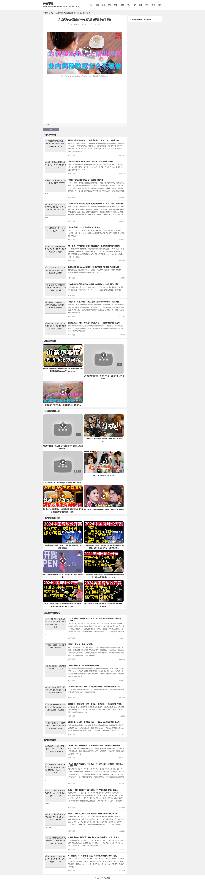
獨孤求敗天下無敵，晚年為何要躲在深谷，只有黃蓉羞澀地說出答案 (94, 323)
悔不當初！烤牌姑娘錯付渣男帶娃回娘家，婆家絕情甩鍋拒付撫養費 (94, 246)
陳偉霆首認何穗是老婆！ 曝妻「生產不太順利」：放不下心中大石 (93, 140)
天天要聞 (48, 3)
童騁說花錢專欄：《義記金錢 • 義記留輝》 (84, 665)
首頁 (91, 5)
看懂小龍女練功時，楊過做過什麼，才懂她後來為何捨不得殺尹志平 (94, 722)
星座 (147, 5)
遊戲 (122, 5)
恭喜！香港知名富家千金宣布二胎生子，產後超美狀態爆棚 (90, 161)
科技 (47, 746)
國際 (159, 5)
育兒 (52, 13)
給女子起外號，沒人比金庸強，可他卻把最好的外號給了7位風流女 (93, 267)
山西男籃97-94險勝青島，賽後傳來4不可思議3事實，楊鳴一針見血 (93, 837)
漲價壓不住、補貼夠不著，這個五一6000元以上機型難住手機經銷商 (94, 745)
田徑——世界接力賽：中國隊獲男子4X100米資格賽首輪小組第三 (93, 790)
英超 (128, 5)
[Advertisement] (85, 93)
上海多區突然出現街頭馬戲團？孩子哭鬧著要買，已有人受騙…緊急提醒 (95, 204)
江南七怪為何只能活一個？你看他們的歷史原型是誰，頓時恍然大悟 (94, 686)
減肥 (153, 5)
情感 (103, 5)
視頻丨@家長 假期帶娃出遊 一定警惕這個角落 (85, 180)
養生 (140, 5)
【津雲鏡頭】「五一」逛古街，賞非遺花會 (84, 227)
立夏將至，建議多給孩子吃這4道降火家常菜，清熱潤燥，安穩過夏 (93, 302)
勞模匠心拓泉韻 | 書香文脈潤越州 (81, 644)
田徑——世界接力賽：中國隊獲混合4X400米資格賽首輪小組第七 (93, 814)
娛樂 (97, 5)
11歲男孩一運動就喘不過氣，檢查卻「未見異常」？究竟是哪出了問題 (95, 704)
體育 (109, 5)
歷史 (115, 5)
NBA (134, 5)
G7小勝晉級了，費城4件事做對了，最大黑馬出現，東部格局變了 (93, 856)
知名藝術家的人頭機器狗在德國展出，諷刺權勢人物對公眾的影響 (93, 284)
